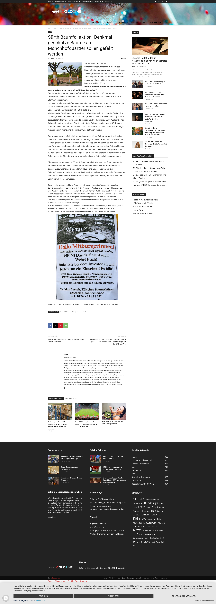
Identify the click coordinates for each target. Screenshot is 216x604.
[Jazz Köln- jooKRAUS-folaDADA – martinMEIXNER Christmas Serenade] (137, 95)
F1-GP (148, 507)
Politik (155, 530)
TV (134, 542)
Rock (141, 534)
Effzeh (141, 507)
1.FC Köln (138, 499)
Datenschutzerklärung (208, 600)
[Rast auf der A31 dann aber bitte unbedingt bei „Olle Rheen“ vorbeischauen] (95, 459)
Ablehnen (43, 596)
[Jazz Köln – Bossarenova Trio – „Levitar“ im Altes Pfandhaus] (137, 106)
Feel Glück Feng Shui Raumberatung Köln (108, 502)
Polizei (161, 530)
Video (147, 541)
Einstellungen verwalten (184, 596)
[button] (152, 1)
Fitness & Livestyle (87, 1)
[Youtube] (162, 1)
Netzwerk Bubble (73, 1)
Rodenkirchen (150, 534)
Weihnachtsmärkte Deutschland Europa (107, 534)
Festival (161, 507)
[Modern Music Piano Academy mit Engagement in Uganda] (53, 459)
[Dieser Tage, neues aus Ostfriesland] (53, 470)
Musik (161, 522)
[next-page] (53, 430)
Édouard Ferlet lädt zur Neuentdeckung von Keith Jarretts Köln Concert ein (149, 61)
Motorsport (155, 22)
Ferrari (155, 507)
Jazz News (107, 1)
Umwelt (139, 542)
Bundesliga (95, 22)
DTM (135, 507)
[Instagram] (159, 1)
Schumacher (138, 538)
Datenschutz (56, 578)
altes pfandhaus (151, 499)
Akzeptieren (113, 596)
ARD (158, 499)
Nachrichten (139, 526)
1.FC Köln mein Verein (142, 206)
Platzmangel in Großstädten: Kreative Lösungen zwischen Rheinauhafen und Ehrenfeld (57, 424)
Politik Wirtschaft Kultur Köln (145, 199)
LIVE (143, 518)
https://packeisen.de (70, 357)
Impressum (98, 1)
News (55, 28)
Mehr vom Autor (70, 398)
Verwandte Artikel (55, 398)
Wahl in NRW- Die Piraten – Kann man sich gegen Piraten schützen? (66, 340)
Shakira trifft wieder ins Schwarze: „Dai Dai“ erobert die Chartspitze (156, 144)
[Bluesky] (166, 1)
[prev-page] (49, 430)
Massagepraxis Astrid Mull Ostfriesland (107, 530)
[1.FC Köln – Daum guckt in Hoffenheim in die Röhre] (95, 470)
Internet (122, 22)
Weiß (153, 542)
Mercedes (137, 523)
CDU (161, 503)
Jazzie (52, 58)
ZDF (134, 546)
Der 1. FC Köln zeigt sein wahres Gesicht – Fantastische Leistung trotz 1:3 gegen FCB (86, 424)
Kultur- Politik (138, 22)
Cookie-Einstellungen (57, 581)
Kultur (154, 514)
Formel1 (137, 511)
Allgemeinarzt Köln (98, 523)
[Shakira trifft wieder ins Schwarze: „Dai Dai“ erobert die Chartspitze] (137, 144)
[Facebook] (155, 1)
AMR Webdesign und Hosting (65, 511)
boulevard (138, 503)
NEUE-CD (152, 526)
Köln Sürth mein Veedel (143, 203)
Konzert (144, 514)
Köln (74, 22)
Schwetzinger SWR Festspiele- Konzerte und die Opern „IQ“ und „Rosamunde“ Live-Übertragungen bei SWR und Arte (108, 341)
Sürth (84, 312)
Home (49, 1)
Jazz (83, 22)
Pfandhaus (147, 530)
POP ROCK (63, 22)
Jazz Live (160, 511)
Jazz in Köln (138, 210)
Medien (157, 519)
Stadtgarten (154, 538)
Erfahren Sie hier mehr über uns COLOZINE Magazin (102, 568)
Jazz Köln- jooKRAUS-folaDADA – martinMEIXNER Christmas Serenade (155, 94)
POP (135, 534)
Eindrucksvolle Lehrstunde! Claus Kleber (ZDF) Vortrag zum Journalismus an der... (114, 480)
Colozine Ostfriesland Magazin (103, 499)
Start (49, 28)
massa (150, 519)
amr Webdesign (97, 527)
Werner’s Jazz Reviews (143, 213)
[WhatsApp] (65, 325)
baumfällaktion (64, 312)
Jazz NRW (136, 515)
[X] (55, 325)
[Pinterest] (60, 325)
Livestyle (110, 22)
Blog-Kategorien (59, 1)
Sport (146, 538)
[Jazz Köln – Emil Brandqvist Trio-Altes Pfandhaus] (137, 84)
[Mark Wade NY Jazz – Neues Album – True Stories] (53, 481)
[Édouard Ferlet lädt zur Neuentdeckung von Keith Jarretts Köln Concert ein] (150, 46)
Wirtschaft (160, 542)
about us (51, 517)
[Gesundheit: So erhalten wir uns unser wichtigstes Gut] (114, 411)
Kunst (160, 515)
